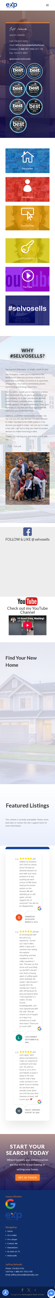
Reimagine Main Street (33, 1294)
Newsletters (12, 1247)
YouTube (27, 286)
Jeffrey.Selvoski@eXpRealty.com (29, 45)
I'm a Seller (27, 168)
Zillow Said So (28, 258)
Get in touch (27, 1177)
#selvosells (25, 59)
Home (10, 1231)
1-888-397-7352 (26, 49)
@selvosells (14, 59)
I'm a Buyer (27, 197)
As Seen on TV (13, 1251)
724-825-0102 (18, 1268)
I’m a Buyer (12, 1239)
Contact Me (27, 225)
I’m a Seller (12, 1235)
